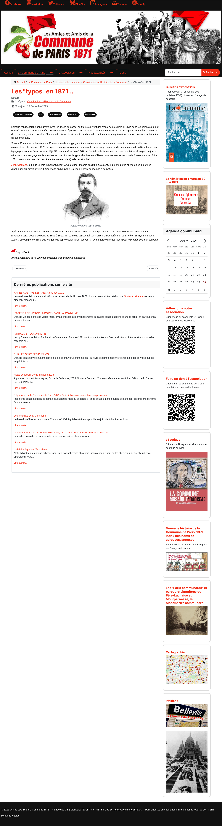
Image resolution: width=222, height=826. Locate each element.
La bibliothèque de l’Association (31, 449)
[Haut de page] (217, 820)
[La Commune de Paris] (49, 73)
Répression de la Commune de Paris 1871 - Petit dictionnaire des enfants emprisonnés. (61, 395)
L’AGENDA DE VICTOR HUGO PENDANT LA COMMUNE (46, 313)
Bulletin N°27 (73, 114)
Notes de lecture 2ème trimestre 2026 (34, 374)
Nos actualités (97, 72)
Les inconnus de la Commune (30, 415)
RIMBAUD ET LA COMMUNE (30, 333)
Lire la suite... (21, 306)
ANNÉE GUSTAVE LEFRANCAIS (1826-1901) (39, 292)
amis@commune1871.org (128, 809)
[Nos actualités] (110, 73)
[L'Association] (79, 73)
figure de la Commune (23, 114)
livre (40, 114)
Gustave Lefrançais (134, 296)
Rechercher (212, 72)
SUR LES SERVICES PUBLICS (31, 354)
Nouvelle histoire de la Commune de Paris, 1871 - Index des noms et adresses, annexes (61, 432)
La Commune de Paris (31, 72)
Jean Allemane (55, 114)
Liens (122, 72)
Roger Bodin (90, 114)
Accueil (8, 72)
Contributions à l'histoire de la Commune (49, 101)
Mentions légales (10, 815)
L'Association (67, 72)
